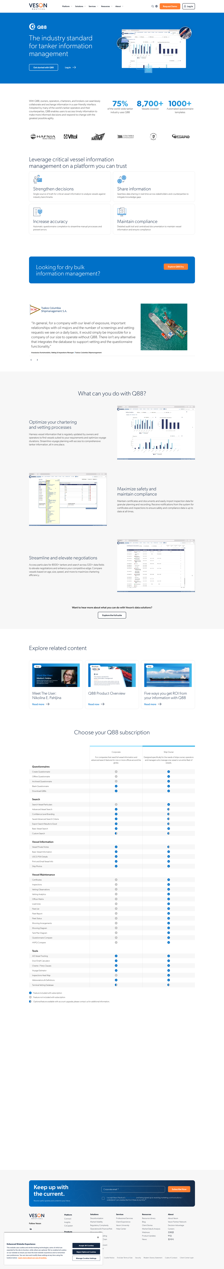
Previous (31, 360)
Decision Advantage (176, 1225)
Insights (67, 1222)
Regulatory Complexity (99, 1225)
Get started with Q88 (43, 67)
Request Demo (170, 6)
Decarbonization (96, 1218)
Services (92, 6)
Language (156, 6)
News (144, 1239)
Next (37, 360)
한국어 (171, 1239)
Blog (144, 1221)
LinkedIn (31, 1229)
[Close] (98, 1237)
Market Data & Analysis (151, 1228)
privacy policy (131, 1197)
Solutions (79, 6)
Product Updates (149, 1235)
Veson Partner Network (177, 1221)
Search (153, 6)
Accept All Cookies (86, 1245)
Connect (67, 1218)
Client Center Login (187, 1257)
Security (138, 1257)
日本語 (171, 1232)
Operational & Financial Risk (101, 1228)
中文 (170, 1235)
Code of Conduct (171, 1257)
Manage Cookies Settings (86, 1258)
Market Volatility (96, 1221)
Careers (171, 1228)
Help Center (121, 1228)
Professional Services (124, 1218)
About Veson (173, 1218)
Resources (105, 6)
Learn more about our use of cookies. (32, 1258)
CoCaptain (68, 1225)
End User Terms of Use (124, 1257)
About (118, 6)
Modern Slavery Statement (153, 1257)
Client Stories (147, 1225)
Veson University (122, 1225)
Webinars (146, 1232)
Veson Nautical (38, 6)
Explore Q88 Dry (176, 266)
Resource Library (148, 1218)
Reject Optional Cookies (86, 1252)
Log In (190, 6)
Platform (66, 6)
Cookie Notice (109, 1257)
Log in (68, 67)
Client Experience (123, 1221)
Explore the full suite (112, 615)
